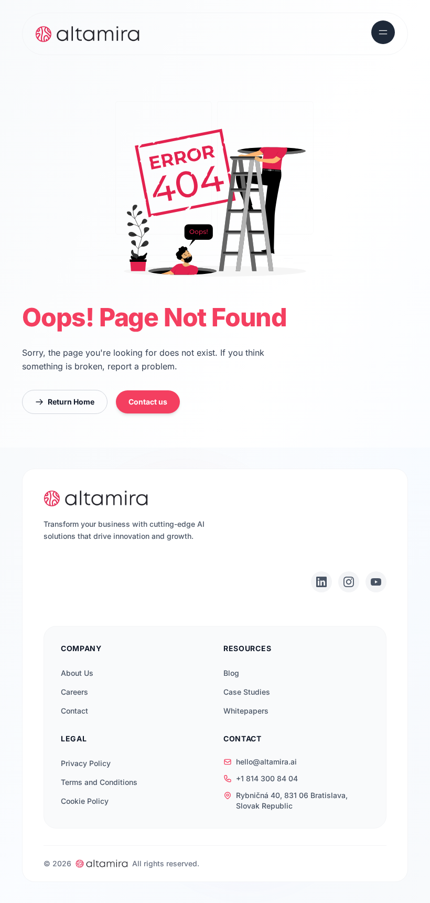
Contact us (147, 401)
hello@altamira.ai (266, 761)
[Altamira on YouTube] (376, 581)
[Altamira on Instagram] (348, 581)
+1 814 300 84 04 (267, 778)
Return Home (71, 401)
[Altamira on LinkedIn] (321, 581)
